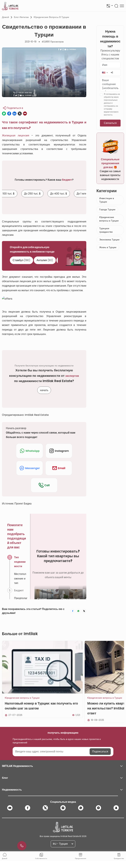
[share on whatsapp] (4, 114)
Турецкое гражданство (106, 230)
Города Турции (107, 209)
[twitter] (45, 807)
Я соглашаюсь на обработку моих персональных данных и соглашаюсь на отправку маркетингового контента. (112, 104)
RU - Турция (60, 844)
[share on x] (20, 114)
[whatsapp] (80, 807)
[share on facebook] (9, 114)
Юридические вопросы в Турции (51, 17)
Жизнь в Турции (107, 247)
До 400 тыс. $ (58, 194)
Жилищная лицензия (15, 135)
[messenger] (98, 807)
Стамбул (21, 260)
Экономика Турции (109, 239)
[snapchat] (116, 807)
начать (44, 390)
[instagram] (63, 807)
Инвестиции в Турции (106, 200)
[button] (104, 72)
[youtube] (9, 807)
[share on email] (25, 114)
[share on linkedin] (14, 114)
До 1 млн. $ (83, 194)
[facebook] (27, 807)
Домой (5, 17)
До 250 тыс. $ (32, 194)
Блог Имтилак (21, 17)
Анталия (45, 260)
